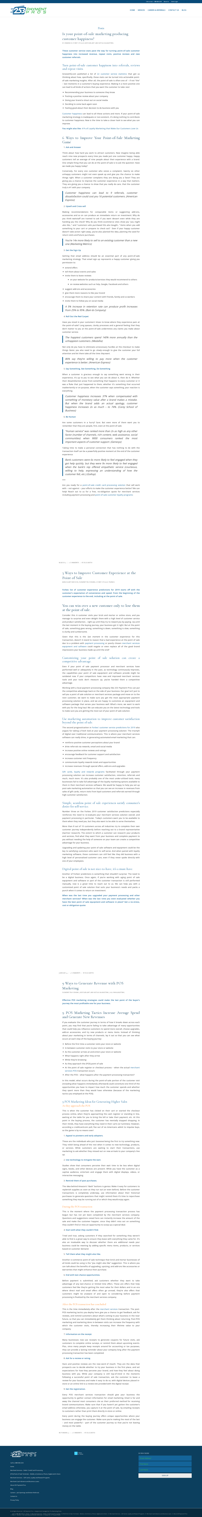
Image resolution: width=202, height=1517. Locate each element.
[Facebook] (183, 1)
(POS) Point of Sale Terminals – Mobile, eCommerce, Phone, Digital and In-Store (35, 1474)
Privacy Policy (14, 1500)
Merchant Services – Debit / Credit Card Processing (26, 1470)
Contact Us (13, 1496)
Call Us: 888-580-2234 (16, 1463)
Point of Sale (78, 43)
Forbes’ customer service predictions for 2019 (113, 727)
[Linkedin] (190, 1)
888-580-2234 (158, 1)
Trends (111, 582)
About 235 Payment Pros (18, 1485)
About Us (166, 1)
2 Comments (77, 1433)
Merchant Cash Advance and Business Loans (24, 1481)
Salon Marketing (117, 992)
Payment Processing (87, 582)
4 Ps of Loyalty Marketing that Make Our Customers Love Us (110, 128)
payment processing (94, 643)
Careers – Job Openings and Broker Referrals (24, 1493)
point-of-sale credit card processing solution (103, 485)
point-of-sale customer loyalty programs (114, 494)
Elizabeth (88, 563)
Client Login (174, 1)
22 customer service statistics (112, 73)
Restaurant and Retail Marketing (99, 43)
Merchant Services (70, 582)
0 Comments (74, 563)
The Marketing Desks (55, 1511)
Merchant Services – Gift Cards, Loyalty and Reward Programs (30, 1478)
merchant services (109, 1309)
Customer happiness (72, 113)
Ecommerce (67, 43)
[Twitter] (180, 1)
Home (12, 1466)
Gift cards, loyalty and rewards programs (83, 771)
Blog (11, 1489)
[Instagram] (186, 1)
